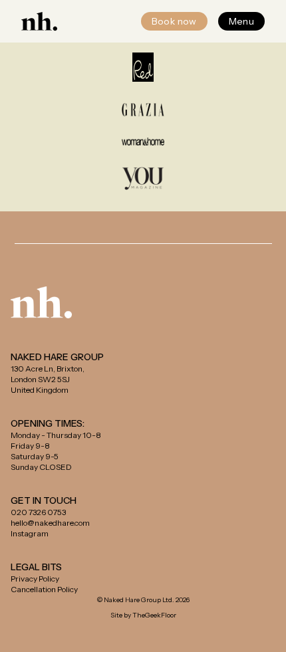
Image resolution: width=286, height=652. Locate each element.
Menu (241, 21)
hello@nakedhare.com (50, 523)
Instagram (30, 533)
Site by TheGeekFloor (143, 615)
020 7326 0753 (38, 512)
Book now (174, 21)
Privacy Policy (35, 579)
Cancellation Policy (44, 589)
